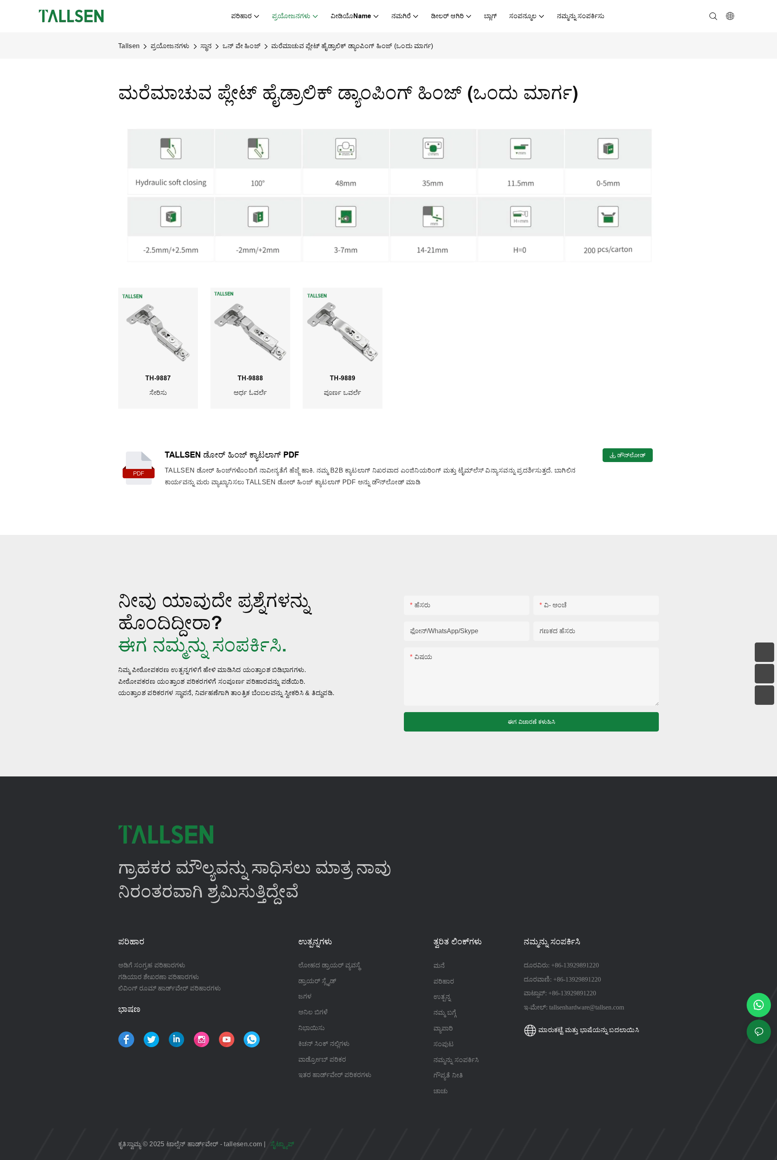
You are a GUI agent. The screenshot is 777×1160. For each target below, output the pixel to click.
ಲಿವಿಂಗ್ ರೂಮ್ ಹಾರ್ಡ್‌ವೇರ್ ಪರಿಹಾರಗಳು (169, 988)
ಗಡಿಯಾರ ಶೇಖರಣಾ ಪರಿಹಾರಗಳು (158, 976)
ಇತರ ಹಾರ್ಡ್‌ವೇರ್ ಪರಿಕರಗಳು (335, 1074)
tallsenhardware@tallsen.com (586, 1007)
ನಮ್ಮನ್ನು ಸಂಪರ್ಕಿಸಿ (456, 1060)
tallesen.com (243, 1144)
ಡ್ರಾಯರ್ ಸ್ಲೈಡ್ (317, 981)
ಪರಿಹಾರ (443, 981)
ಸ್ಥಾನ (206, 45)
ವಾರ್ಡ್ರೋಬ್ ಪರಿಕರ (322, 1059)
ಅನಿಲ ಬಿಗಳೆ (313, 1012)
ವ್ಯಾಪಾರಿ (443, 1028)
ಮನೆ (439, 965)
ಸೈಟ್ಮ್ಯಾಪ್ (283, 1144)
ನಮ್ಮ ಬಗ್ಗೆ (444, 1012)
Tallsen (129, 45)
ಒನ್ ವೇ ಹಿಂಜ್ (242, 45)
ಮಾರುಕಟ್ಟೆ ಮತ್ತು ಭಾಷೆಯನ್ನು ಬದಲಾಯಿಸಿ (588, 1029)
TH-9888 (240, 378)
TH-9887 (147, 378)
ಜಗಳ (305, 996)
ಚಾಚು (440, 1091)
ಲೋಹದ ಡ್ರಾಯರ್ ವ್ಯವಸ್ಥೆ (329, 965)
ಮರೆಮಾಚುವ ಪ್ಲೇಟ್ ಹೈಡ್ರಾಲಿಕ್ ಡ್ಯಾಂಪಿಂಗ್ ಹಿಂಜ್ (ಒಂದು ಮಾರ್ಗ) (352, 45)
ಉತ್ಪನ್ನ (441, 996)
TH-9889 (332, 378)
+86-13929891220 (575, 965)
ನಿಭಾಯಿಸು (311, 1027)
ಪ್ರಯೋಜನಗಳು (170, 45)
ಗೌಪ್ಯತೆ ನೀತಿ (448, 1075)
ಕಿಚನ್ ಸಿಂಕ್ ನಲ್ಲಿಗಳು (324, 1043)
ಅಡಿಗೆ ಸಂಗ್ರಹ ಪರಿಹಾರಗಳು (151, 965)
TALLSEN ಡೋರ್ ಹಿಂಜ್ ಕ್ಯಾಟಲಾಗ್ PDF (232, 454)
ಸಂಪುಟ (444, 1044)
